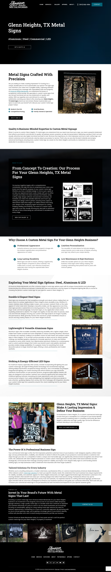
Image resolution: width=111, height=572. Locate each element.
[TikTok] (54, 562)
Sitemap (57, 569)
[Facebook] (47, 562)
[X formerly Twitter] (57, 562)
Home (41, 4)
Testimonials (61, 557)
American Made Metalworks (19, 91)
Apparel (64, 4)
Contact (97, 4)
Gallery (57, 4)
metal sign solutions (30, 473)
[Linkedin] (63, 562)
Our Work (46, 557)
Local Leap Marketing (70, 569)
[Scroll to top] (107, 565)
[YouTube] (60, 562)
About (53, 557)
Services (39, 557)
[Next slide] (110, 533)
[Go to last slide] (1, 533)
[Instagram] (50, 562)
